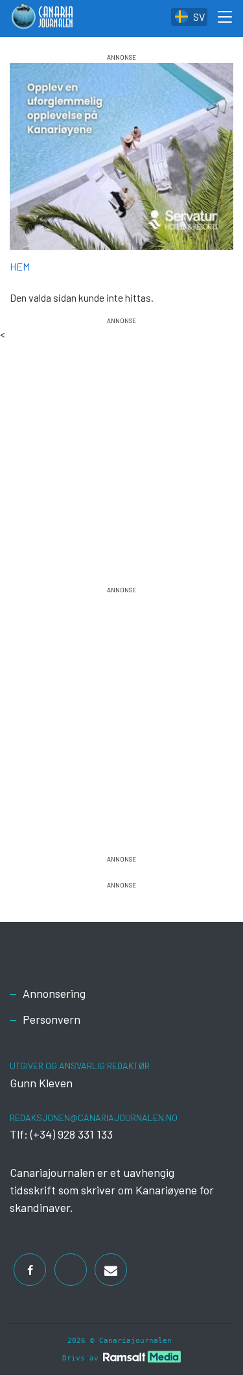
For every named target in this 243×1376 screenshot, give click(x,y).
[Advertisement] (121, 448)
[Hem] (42, 18)
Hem (20, 266)
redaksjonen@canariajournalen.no (94, 1117)
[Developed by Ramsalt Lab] (142, 1356)
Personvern (51, 1019)
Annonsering (54, 993)
